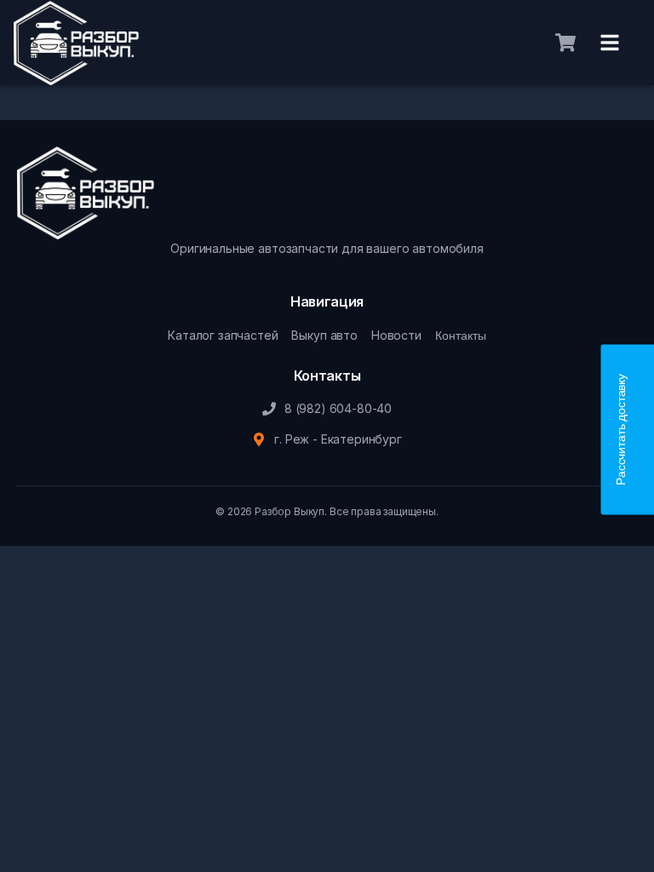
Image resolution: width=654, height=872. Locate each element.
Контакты (460, 335)
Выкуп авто (324, 335)
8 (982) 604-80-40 (338, 408)
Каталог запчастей (223, 335)
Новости (396, 335)
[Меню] (610, 43)
